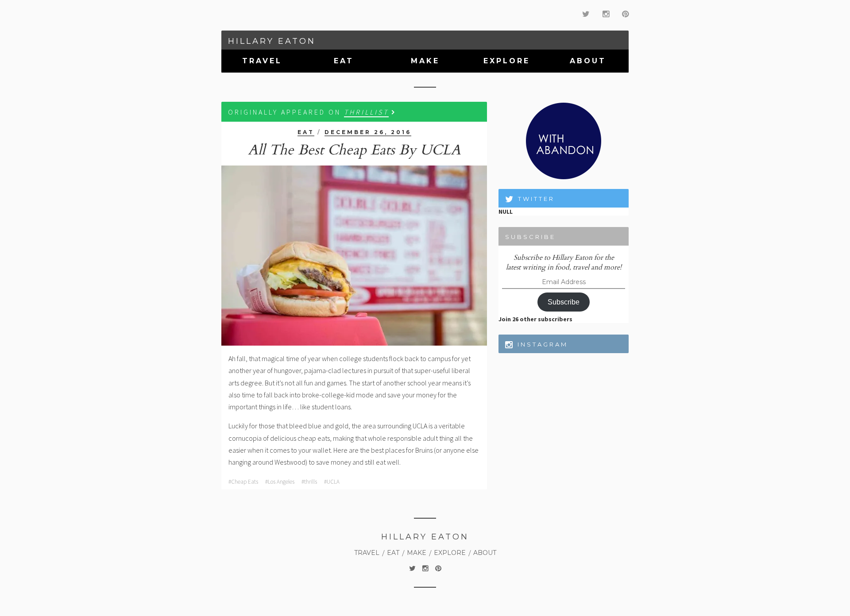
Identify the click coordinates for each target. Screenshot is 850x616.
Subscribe (564, 302)
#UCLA (332, 481)
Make (425, 61)
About (588, 61)
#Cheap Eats (243, 481)
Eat (344, 61)
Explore (506, 61)
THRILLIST (366, 112)
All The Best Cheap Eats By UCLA (354, 150)
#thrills (309, 481)
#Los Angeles (279, 481)
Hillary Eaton (272, 41)
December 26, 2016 (368, 132)
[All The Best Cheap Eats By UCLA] (354, 256)
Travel (262, 61)
